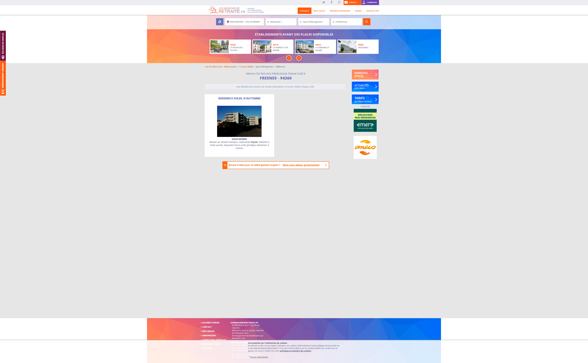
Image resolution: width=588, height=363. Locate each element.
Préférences (280, 66)
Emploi (358, 10)
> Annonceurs (208, 335)
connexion (372, 2)
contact (353, 2)
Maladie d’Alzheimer (340, 10)
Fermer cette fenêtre (259, 357)
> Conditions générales (213, 340)
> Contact (206, 327)
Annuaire (304, 10)
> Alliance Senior (210, 322)
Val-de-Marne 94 (213, 66)
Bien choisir (319, 10)
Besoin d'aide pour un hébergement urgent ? (274, 164)
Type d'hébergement (264, 66)
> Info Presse (208, 331)
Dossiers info (373, 10)
